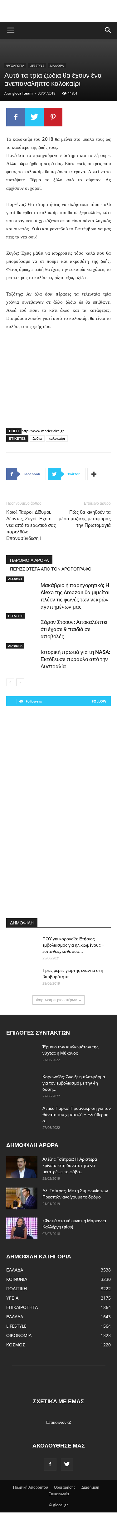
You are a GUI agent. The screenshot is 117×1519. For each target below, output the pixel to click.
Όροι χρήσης (65, 1487)
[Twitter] (67, 1464)
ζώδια (37, 438)
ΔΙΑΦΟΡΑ (57, 65)
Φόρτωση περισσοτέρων (56, 999)
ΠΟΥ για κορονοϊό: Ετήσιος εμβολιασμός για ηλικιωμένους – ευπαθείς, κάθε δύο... (73, 945)
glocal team (22, 93)
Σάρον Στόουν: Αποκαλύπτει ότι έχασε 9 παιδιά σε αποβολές (74, 629)
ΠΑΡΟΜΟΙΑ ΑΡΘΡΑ (29, 560)
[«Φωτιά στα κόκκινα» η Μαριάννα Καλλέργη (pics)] (21, 1228)
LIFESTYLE (37, 65)
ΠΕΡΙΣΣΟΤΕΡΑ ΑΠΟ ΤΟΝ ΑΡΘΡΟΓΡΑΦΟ (50, 568)
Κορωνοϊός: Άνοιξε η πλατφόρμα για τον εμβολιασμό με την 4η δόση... (73, 1083)
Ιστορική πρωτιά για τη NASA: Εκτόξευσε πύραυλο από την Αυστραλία (75, 659)
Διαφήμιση (90, 1487)
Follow (99, 701)
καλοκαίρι (57, 438)
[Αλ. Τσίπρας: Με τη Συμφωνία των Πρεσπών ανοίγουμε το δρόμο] (21, 1198)
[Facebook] (50, 1464)
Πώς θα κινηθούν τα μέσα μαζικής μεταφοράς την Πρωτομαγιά (85, 518)
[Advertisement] (59, 11)
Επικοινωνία (58, 1494)
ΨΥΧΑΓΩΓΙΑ (15, 65)
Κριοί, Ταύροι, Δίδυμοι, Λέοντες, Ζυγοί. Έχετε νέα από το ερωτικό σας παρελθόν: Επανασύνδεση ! (31, 525)
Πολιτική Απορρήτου (30, 1487)
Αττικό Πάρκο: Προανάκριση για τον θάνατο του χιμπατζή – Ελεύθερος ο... (76, 1114)
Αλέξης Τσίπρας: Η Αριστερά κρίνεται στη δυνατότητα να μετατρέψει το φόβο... (69, 1165)
